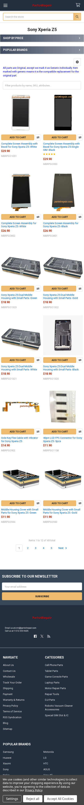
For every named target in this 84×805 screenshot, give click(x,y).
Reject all (32, 799)
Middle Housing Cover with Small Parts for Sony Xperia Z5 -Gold (61, 511)
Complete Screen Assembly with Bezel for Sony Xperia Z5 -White (19, 145)
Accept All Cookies (60, 799)
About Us (8, 665)
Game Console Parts (56, 676)
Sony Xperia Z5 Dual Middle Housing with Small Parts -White (19, 368)
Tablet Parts (51, 670)
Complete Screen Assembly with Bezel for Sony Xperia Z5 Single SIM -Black (61, 147)
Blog (5, 723)
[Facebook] (35, 636)
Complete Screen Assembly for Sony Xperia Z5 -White (18, 225)
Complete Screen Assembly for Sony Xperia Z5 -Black (60, 225)
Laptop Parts (52, 682)
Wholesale (9, 676)
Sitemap (7, 728)
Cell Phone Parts (54, 665)
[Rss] (49, 636)
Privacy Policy (10, 705)
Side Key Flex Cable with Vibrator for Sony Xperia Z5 (19, 439)
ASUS (46, 769)
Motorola (48, 751)
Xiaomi (7, 763)
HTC (45, 763)
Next (61, 548)
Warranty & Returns (13, 699)
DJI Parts (50, 699)
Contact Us (9, 670)
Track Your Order (12, 682)
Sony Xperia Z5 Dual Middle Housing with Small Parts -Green (19, 296)
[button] (77, 62)
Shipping (8, 688)
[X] (42, 636)
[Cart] (78, 5)
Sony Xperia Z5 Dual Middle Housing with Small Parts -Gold (60, 296)
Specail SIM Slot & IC (56, 715)
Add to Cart (18, 137)
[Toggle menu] (5, 5)
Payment (8, 694)
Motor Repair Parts (55, 688)
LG (44, 757)
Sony (6, 769)
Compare (38, 137)
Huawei (7, 757)
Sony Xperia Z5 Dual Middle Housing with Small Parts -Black (61, 368)
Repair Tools (52, 694)
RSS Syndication (12, 717)
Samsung (8, 751)
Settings (12, 799)
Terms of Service (12, 711)
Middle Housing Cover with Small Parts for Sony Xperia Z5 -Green (19, 511)
